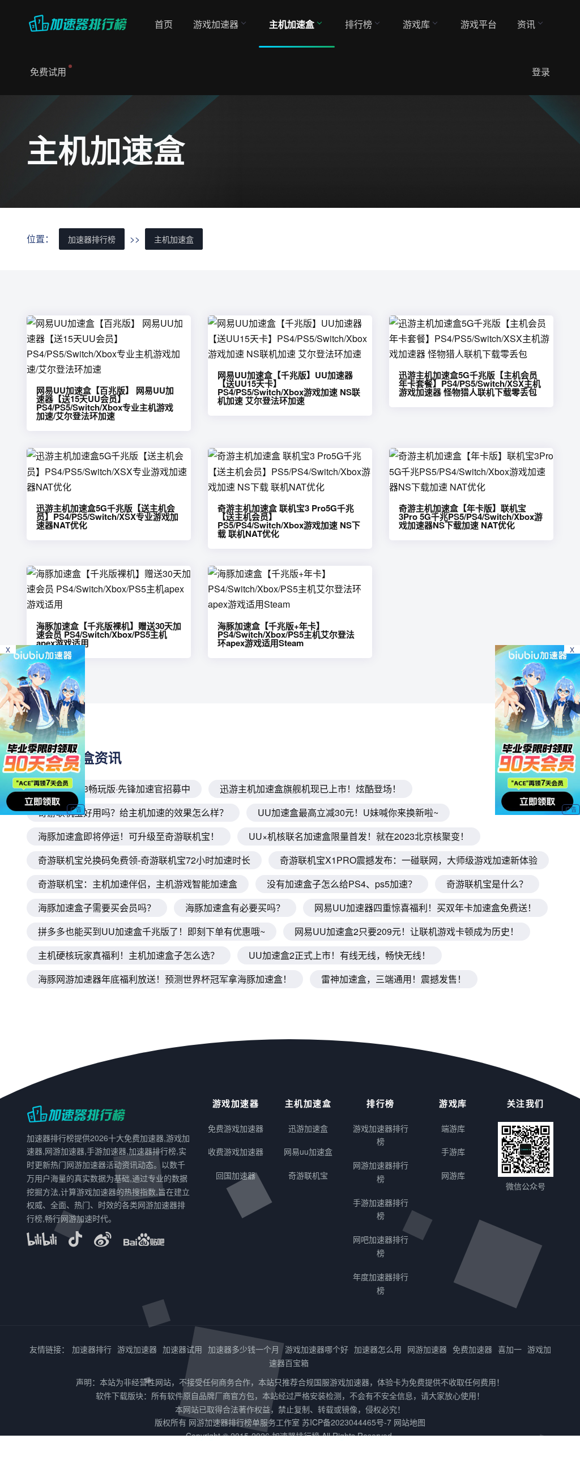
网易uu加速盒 (308, 1151)
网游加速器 (427, 1349)
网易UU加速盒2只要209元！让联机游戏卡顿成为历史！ (407, 931)
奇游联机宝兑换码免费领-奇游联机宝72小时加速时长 (144, 859)
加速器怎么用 (378, 1349)
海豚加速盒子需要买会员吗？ (97, 907)
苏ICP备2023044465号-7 (346, 1422)
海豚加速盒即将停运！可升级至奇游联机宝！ (128, 836)
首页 (164, 24)
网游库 (453, 1175)
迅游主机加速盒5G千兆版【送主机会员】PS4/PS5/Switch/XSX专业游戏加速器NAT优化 (107, 516)
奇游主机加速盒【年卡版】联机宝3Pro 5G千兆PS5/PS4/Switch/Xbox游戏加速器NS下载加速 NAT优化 (471, 516)
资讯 (526, 24)
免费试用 (48, 71)
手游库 (453, 1151)
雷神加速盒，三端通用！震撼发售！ (393, 978)
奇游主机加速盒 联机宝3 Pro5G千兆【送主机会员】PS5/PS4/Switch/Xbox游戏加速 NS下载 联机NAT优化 (289, 521)
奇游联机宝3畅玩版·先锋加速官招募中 (114, 788)
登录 (541, 71)
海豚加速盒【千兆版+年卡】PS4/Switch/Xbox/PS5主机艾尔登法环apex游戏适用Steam (286, 634)
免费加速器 (472, 1349)
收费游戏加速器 (235, 1151)
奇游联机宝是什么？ (487, 883)
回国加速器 (235, 1175)
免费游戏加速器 (235, 1128)
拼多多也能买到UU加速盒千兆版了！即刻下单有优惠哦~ (151, 931)
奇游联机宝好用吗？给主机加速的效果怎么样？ (133, 812)
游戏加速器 (215, 24)
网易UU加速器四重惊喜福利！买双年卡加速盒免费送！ (425, 907)
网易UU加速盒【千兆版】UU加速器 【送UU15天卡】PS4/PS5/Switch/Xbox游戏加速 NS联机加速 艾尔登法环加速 (289, 388)
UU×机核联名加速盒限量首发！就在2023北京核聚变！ (359, 836)
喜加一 (510, 1349)
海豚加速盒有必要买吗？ (235, 907)
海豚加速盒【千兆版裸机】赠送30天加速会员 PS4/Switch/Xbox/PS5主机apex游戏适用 (108, 634)
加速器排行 (92, 1349)
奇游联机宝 (308, 1175)
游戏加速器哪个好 (316, 1349)
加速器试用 (182, 1349)
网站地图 (409, 1422)
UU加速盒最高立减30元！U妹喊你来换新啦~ (348, 812)
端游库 (453, 1128)
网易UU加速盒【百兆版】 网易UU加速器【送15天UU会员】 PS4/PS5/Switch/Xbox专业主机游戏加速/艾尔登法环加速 (105, 403)
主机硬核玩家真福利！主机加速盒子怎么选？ (128, 955)
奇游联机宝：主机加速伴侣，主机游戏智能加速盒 (137, 883)
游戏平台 (478, 24)
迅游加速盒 (308, 1128)
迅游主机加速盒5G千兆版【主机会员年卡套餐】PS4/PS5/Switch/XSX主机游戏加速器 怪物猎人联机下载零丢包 (470, 383)
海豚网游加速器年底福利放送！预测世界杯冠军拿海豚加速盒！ (165, 978)
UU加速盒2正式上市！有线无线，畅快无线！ (339, 955)
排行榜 (358, 24)
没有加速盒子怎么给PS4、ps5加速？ (342, 883)
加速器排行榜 (92, 239)
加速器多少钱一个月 (243, 1349)
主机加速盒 (291, 24)
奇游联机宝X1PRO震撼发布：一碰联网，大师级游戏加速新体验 (409, 859)
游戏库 (416, 24)
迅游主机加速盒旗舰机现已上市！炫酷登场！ (310, 788)
